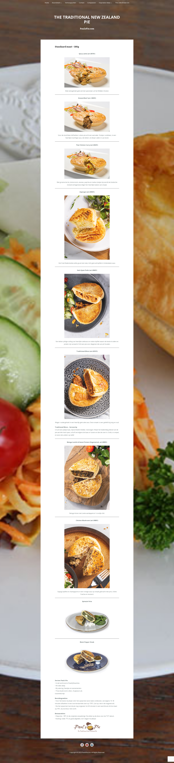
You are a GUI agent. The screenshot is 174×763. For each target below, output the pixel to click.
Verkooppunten (70, 3)
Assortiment (56, 3)
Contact (81, 3)
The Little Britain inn (122, 3)
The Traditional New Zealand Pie (87, 19)
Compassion (91, 3)
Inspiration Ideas (104, 3)
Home (47, 3)
